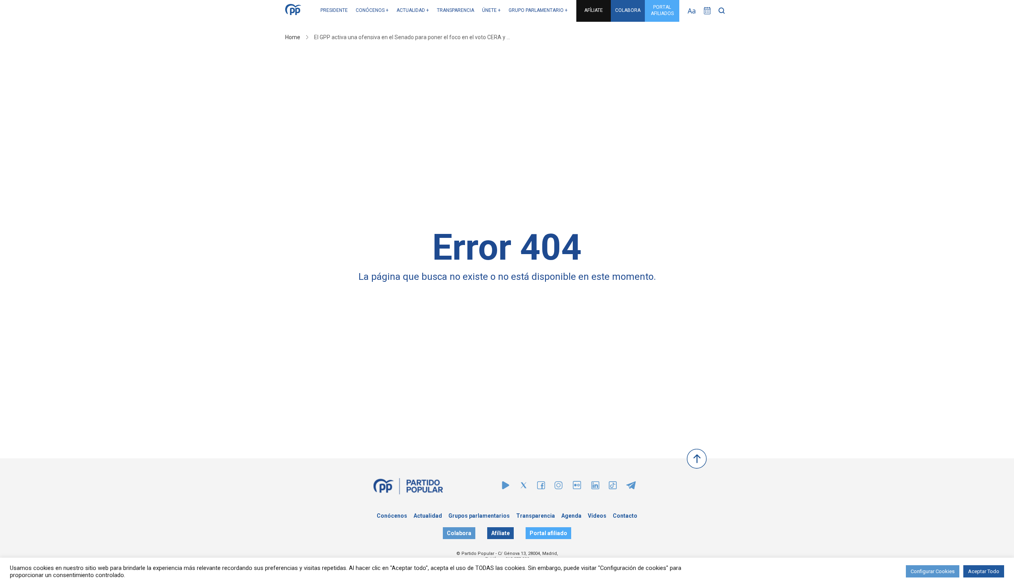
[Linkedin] (595, 487)
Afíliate (500, 533)
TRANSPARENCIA (455, 10)
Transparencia (535, 516)
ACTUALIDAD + (412, 10)
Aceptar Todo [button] (983, 571)
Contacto (625, 516)
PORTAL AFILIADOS (662, 10)
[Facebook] (541, 487)
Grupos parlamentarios (479, 516)
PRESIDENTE (334, 10)
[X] (524, 487)
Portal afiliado (548, 533)
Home (292, 37)
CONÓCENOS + (372, 10)
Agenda (571, 516)
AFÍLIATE (593, 10)
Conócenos (392, 516)
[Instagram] (558, 487)
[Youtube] (505, 487)
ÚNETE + (491, 10)
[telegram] (631, 487)
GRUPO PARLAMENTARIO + (538, 10)
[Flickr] (577, 489)
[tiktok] (613, 487)
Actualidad (428, 516)
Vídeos (597, 516)
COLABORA (627, 10)
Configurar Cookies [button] (933, 571)
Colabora (459, 533)
